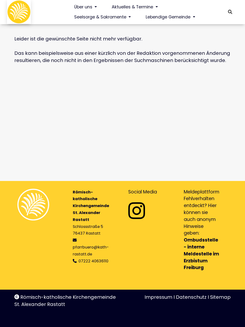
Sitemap (220, 297)
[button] (230, 12)
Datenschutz (191, 297)
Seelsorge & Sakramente (101, 17)
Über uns (84, 7)
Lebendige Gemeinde (169, 17)
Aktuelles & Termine (133, 7)
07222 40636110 (93, 261)
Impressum (158, 297)
